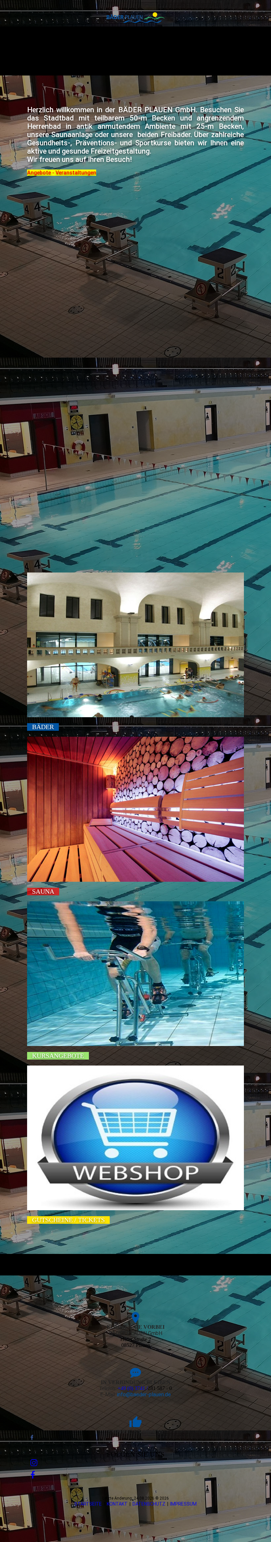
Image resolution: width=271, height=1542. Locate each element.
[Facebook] (31, 1437)
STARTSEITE (88, 1504)
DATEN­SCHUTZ (149, 1504)
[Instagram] (33, 1463)
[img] (136, 17)
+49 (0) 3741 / (133, 1388)
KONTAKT (117, 1504)
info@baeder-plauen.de (144, 1394)
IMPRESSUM (183, 1504)
